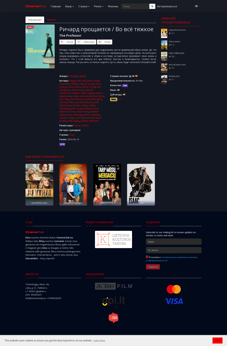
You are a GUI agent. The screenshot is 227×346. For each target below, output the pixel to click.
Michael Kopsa (96, 96)
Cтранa (83, 6)
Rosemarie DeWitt (68, 83)
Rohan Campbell (91, 114)
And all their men (39, 202)
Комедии (73, 76)
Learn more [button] (99, 340)
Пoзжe (108, 42)
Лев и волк (174, 41)
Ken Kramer (76, 99)
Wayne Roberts (81, 125)
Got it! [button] (217, 340)
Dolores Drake (80, 105)
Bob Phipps (74, 120)
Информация (35, 19)
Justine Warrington (93, 99)
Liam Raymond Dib (84, 117)
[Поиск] (152, 6)
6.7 (119, 99)
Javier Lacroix (77, 108)
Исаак (141, 202)
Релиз (98, 6)
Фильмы (113, 6)
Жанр (68, 6)
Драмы (82, 76)
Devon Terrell (89, 86)
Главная (56, 6)
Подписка (153, 266)
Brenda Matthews (90, 120)
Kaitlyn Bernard (80, 96)
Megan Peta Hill (77, 80)
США (71, 134)
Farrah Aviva (83, 111)
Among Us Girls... (107, 202)
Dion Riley (64, 99)
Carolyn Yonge (66, 117)
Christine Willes (66, 102)
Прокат (70, 42)
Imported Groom (177, 29)
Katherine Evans (67, 111)
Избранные (89, 42)
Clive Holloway (74, 114)
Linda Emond (77, 89)
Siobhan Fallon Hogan (83, 93)
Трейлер (51, 19)
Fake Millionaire (176, 53)
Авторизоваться (167, 6)
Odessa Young (86, 83)
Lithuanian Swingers (73, 202)
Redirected (174, 76)
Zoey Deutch (74, 86)
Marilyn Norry (91, 108)
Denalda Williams (84, 102)
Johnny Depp (92, 80)
